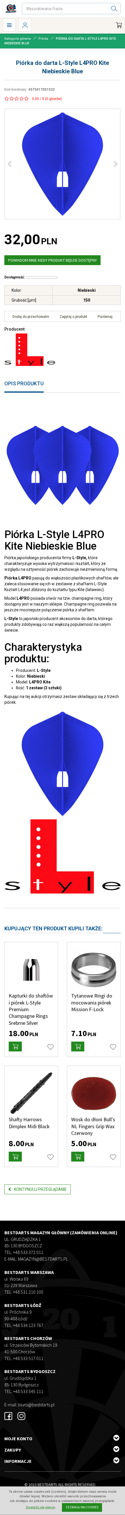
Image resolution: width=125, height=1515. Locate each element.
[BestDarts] (10, 8)
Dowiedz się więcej (40, 1507)
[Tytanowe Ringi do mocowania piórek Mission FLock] (93, 969)
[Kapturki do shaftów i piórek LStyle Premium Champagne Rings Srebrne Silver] (31, 969)
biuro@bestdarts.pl (36, 1405)
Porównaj (105, 317)
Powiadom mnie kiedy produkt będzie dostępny (52, 260)
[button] (15, 1046)
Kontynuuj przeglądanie (40, 1189)
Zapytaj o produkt (73, 317)
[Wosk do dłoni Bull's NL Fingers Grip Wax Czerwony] (93, 1093)
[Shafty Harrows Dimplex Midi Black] (31, 1093)
